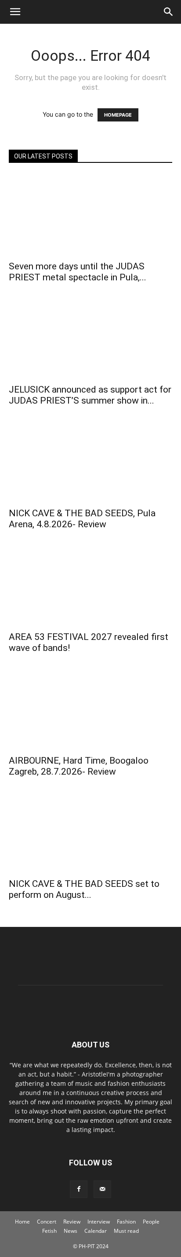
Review (71, 1221)
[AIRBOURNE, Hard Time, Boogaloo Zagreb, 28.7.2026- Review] (90, 709)
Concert (46, 1221)
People (151, 1221)
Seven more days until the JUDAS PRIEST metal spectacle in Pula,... (77, 272)
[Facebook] (78, 1189)
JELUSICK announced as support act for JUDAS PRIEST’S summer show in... (90, 395)
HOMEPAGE (118, 115)
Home (22, 1221)
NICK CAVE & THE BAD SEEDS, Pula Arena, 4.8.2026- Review (82, 518)
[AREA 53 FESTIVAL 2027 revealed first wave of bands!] (90, 585)
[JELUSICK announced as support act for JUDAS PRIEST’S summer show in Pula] (90, 338)
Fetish (49, 1231)
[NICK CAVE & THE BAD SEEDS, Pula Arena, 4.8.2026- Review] (90, 461)
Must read (126, 1231)
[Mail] (102, 1189)
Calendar (95, 1231)
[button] (15, 12)
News (70, 1231)
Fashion (126, 1221)
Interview (98, 1221)
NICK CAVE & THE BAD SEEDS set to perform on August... (84, 889)
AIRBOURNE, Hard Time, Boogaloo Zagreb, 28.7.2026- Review (78, 766)
